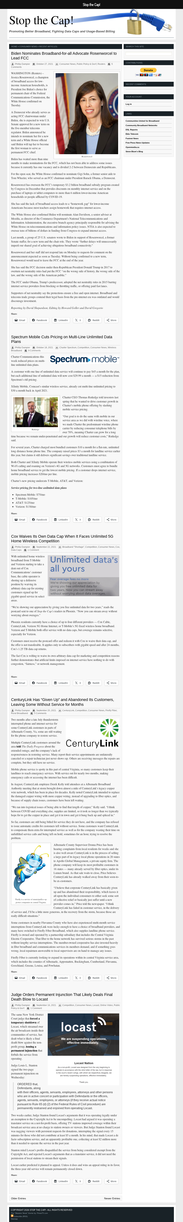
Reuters (101, 64)
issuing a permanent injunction (24, 1048)
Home (14, 46)
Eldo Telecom (132, 134)
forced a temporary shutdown (25, 1020)
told (18, 746)
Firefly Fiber (111, 710)
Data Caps (16, 550)
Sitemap (14, 1219)
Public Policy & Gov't (87, 64)
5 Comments (40, 713)
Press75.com (42, 1213)
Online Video (106, 1005)
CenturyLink (68, 710)
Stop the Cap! (41, 20)
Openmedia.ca (132, 147)
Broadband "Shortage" (73, 547)
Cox (117, 547)
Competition (83, 347)
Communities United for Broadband (142, 121)
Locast (96, 1005)
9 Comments (34, 350)
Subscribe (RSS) (20, 1216)
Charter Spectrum (67, 347)
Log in (129, 104)
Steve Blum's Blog (134, 151)
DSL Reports (132, 130)
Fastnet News (132, 138)
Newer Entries (112, 1198)
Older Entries (18, 1198)
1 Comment (33, 550)
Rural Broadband (19, 713)
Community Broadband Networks (141, 125)
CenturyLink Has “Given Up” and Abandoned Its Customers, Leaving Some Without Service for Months (62, 702)
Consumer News (67, 64)
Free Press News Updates (138, 143)
